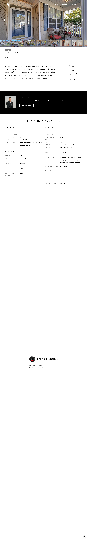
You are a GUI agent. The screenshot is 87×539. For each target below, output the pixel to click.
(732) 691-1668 (39, 101)
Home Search (55, 4)
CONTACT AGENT (26, 105)
